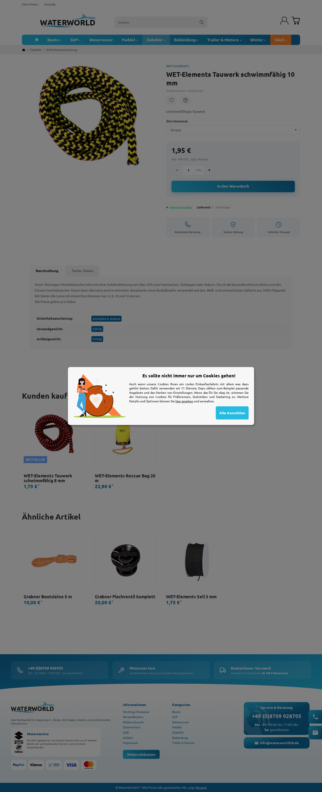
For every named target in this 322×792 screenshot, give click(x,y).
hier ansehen (184, 401)
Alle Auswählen (232, 412)
